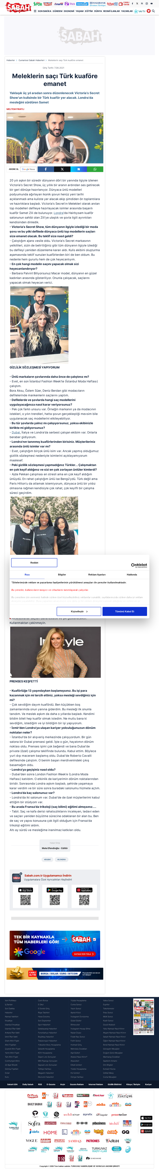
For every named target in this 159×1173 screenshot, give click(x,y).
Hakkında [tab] (132, 574)
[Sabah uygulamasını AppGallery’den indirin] (84, 896)
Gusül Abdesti (109, 1024)
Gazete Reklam (77, 1084)
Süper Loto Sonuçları (47, 1057)
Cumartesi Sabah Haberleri (31, 60)
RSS (40, 1084)
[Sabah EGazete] (143, 1039)
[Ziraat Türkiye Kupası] (148, 11)
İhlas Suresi (108, 1012)
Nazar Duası (76, 1033)
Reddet (34, 562)
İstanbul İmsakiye (12, 1024)
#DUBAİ (47, 859)
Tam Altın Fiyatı (11, 1057)
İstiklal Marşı (108, 1073)
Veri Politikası (10, 1000)
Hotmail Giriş (76, 1045)
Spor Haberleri (44, 1024)
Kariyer (148, 1084)
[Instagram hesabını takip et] (147, 3)
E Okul (40, 1004)
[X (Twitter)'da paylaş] (62, 169)
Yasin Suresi (76, 1008)
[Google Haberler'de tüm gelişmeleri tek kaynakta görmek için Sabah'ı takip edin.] (55, 947)
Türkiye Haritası (44, 1069)
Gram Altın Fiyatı (12, 1041)
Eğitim (89, 11)
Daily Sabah (28, 1084)
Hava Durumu (44, 1016)
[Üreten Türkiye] (98, 3)
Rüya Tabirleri (44, 1012)
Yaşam (80, 11)
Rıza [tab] (27, 574)
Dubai (16, 432)
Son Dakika (44, 11)
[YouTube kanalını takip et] (151, 3)
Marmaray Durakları (111, 1057)
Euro (7, 1077)
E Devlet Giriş (44, 1008)
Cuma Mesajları (109, 1077)
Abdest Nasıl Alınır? (79, 1057)
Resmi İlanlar (111, 11)
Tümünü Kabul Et (124, 611)
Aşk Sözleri (75, 1053)
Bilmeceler (75, 1024)
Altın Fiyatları (10, 1045)
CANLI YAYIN (126, 3)
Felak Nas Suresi (78, 1037)
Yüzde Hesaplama (78, 1000)
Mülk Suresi (108, 1016)
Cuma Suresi (76, 1004)
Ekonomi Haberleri (46, 1077)
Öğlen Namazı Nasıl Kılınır (114, 1041)
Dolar (7, 1073)
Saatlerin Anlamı (110, 1061)
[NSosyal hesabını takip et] (142, 3)
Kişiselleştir (77, 611)
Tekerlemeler (108, 1008)
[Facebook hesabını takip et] (132, 3)
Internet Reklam (96, 1084)
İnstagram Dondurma (80, 1016)
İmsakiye (8, 1020)
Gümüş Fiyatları (11, 1069)
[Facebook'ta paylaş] (46, 169)
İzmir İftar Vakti (11, 1037)
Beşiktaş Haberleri (46, 1037)
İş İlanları (9, 1004)
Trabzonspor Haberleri (47, 1041)
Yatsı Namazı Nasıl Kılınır (113, 1028)
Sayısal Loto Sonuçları (47, 1065)
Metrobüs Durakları (79, 1049)
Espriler (106, 1004)
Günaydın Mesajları (111, 1049)
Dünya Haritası (77, 1077)
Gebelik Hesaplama (46, 1049)
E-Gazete (51, 1084)
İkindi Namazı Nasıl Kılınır (114, 1045)
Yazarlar (127, 11)
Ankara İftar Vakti (12, 1033)
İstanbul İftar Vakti (12, 1028)
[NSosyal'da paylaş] (78, 169)
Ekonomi (69, 11)
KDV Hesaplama (45, 1053)
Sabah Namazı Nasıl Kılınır (114, 1037)
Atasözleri (75, 1061)
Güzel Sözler (76, 1020)
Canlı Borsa (43, 1000)
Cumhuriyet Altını (12, 1061)
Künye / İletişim (133, 1084)
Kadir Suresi (108, 1020)
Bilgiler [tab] (62, 574)
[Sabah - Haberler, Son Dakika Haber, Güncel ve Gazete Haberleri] (18, 7)
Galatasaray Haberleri (47, 1028)
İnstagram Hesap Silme (80, 1028)
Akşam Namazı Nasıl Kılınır (114, 1033)
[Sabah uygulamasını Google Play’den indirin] (55, 896)
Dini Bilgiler (108, 1065)
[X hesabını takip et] (137, 3)
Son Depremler (44, 1020)
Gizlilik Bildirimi (114, 1084)
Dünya (98, 11)
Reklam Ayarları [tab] (97, 574)
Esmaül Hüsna (109, 1069)
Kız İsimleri (75, 1073)
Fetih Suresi (76, 1041)
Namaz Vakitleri (11, 1016)
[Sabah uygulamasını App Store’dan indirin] (25, 896)
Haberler (11, 60)
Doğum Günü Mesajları (113, 1053)
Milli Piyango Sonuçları (47, 1061)
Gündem (57, 11)
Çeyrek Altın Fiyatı (12, 1049)
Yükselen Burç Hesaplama (49, 1045)
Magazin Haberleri (46, 1073)
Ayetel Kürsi (76, 1012)
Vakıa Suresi (108, 1000)
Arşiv (62, 1084)
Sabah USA (12, 1084)
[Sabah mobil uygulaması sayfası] (17, 877)
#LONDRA (61, 859)
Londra (59, 213)
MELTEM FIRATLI (15, 109)
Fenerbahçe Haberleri (47, 1033)
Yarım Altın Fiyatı (12, 1053)
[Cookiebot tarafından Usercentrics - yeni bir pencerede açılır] (133, 565)
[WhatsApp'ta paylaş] (95, 169)
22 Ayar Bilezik (11, 1065)
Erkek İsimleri (76, 1065)
